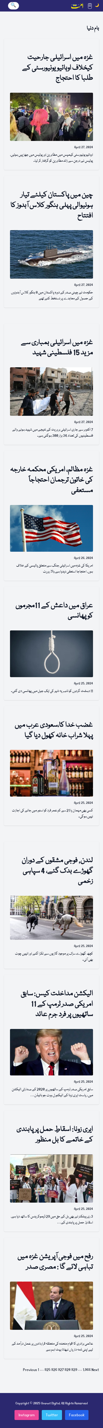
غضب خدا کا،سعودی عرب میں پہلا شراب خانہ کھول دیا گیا (54, 730)
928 (67, 1370)
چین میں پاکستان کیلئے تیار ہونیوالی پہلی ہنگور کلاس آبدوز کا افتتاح (51, 205)
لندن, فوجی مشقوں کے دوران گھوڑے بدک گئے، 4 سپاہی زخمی (57, 871)
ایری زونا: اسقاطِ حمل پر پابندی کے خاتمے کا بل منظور (54, 1134)
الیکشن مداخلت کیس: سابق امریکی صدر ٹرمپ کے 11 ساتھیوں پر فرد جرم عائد (57, 1004)
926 (54, 1370)
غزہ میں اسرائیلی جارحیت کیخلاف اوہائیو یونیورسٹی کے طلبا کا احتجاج (57, 68)
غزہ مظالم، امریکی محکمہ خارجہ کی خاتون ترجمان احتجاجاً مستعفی (51, 480)
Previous (30, 1370)
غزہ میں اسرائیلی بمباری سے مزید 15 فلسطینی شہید (57, 348)
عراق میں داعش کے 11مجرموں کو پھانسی (54, 611)
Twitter (52, 1415)
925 (47, 1370)
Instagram (26, 1415)
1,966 (87, 1370)
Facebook (76, 1415)
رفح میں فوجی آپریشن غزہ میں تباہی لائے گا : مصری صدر (55, 1262)
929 (74, 1370)
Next (95, 1370)
